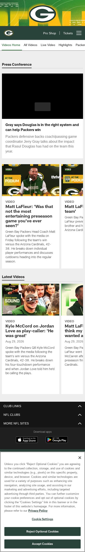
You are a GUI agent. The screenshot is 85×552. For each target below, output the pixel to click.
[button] (43, 106)
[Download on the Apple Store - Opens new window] (27, 440)
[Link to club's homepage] (8, 31)
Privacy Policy (37, 510)
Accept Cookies (42, 543)
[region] (42, 502)
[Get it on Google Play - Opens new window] (57, 442)
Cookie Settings (42, 519)
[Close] (80, 457)
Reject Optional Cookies (42, 531)
